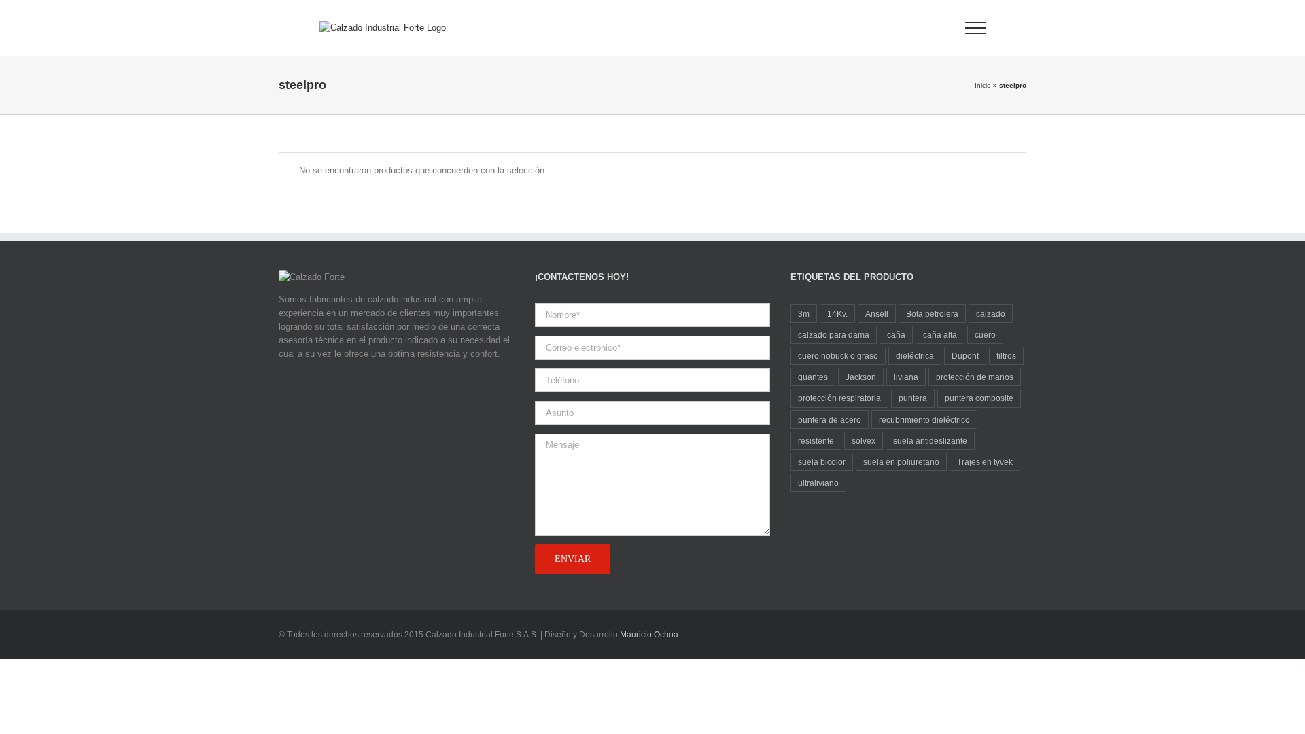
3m (804, 313)
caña (896, 334)
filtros (1006, 355)
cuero (985, 334)
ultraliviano (818, 482)
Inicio (983, 85)
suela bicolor (822, 461)
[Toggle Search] (928, 27)
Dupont (965, 355)
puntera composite (979, 398)
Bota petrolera (932, 313)
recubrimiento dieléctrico (924, 419)
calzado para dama (833, 334)
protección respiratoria (839, 398)
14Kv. (837, 313)
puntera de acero (829, 419)
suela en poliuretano (901, 461)
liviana (906, 376)
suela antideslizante (930, 440)
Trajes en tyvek (985, 461)
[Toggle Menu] (975, 28)
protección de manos (974, 376)
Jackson (861, 376)
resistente (816, 440)
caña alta (940, 334)
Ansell (876, 313)
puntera (913, 398)
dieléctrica (915, 355)
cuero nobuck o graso (838, 355)
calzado (990, 313)
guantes (813, 376)
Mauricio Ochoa (649, 635)
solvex (863, 440)
